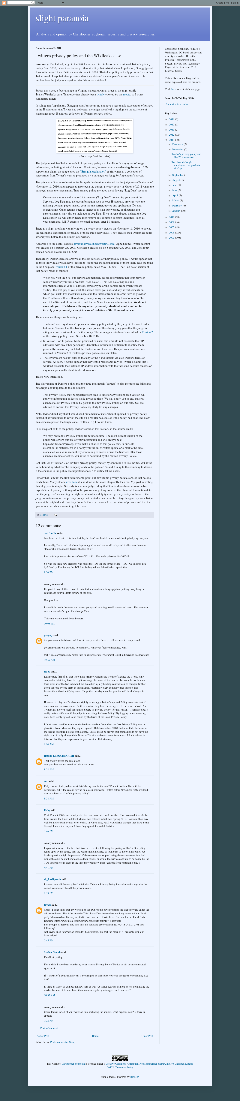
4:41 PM (48, 867)
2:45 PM (48, 940)
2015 (172, 124)
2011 (172, 140)
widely (101, 94)
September (178, 175)
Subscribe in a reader (177, 104)
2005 (172, 237)
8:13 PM (48, 893)
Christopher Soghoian (73, 1063)
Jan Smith (50, 533)
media (126, 94)
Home (95, 1036)
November (178, 149)
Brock (47, 905)
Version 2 (147, 332)
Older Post (147, 1036)
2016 (172, 119)
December (178, 144)
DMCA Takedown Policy (120, 1067)
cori (46, 781)
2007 (172, 227)
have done (71, 482)
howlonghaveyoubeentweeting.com (94, 243)
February (177, 205)
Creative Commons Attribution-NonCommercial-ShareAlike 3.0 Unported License (149, 1063)
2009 (172, 222)
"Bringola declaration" (93, 171)
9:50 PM (48, 572)
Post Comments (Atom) (62, 1042)
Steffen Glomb (52, 952)
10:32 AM (49, 995)
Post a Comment (49, 1028)
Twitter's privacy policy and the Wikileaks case (186, 155)
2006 (172, 232)
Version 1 (61, 267)
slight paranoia (62, 18)
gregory (48, 635)
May (175, 190)
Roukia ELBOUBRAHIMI (59, 756)
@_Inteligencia (52, 879)
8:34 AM (49, 769)
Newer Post (43, 1036)
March (176, 200)
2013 (172, 129)
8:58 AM (49, 798)
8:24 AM (49, 744)
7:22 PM (48, 1020)
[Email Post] (55, 514)
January (176, 210)
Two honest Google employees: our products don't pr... (186, 165)
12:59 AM (49, 660)
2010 (172, 217)
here (173, 89)
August (176, 180)
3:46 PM (48, 831)
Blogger (134, 1076)
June (175, 185)
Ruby (47, 671)
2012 (172, 134)
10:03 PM (49, 623)
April (175, 195)
